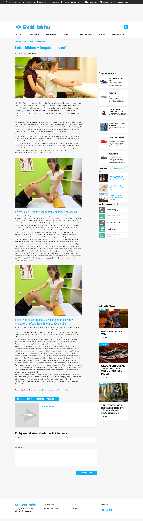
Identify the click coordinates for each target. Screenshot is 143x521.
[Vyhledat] (126, 27)
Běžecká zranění (41, 41)
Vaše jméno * (19, 437)
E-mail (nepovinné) (62, 437)
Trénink (66, 35)
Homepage (18, 41)
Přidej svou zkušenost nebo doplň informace (35, 399)
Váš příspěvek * (19, 447)
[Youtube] (110, 510)
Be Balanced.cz (63, 390)
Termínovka (34, 35)
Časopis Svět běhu (118, 35)
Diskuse (102, 35)
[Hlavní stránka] (31, 27)
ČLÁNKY (18, 35)
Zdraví (32, 41)
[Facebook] (103, 510)
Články (26, 41)
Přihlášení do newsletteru (51, 508)
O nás (74, 504)
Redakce (75, 508)
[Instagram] (106, 510)
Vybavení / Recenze (85, 35)
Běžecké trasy (51, 35)
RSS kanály (104, 504)
